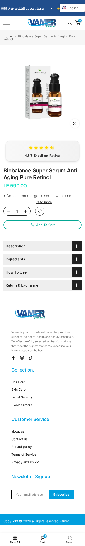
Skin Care (18, 389)
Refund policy (21, 447)
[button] (72, 8)
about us (17, 431)
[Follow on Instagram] (22, 358)
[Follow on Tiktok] (31, 358)
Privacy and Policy (25, 462)
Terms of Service (23, 454)
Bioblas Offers (21, 405)
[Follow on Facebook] (13, 358)
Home (7, 36)
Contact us (19, 439)
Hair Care (18, 382)
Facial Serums (21, 397)
